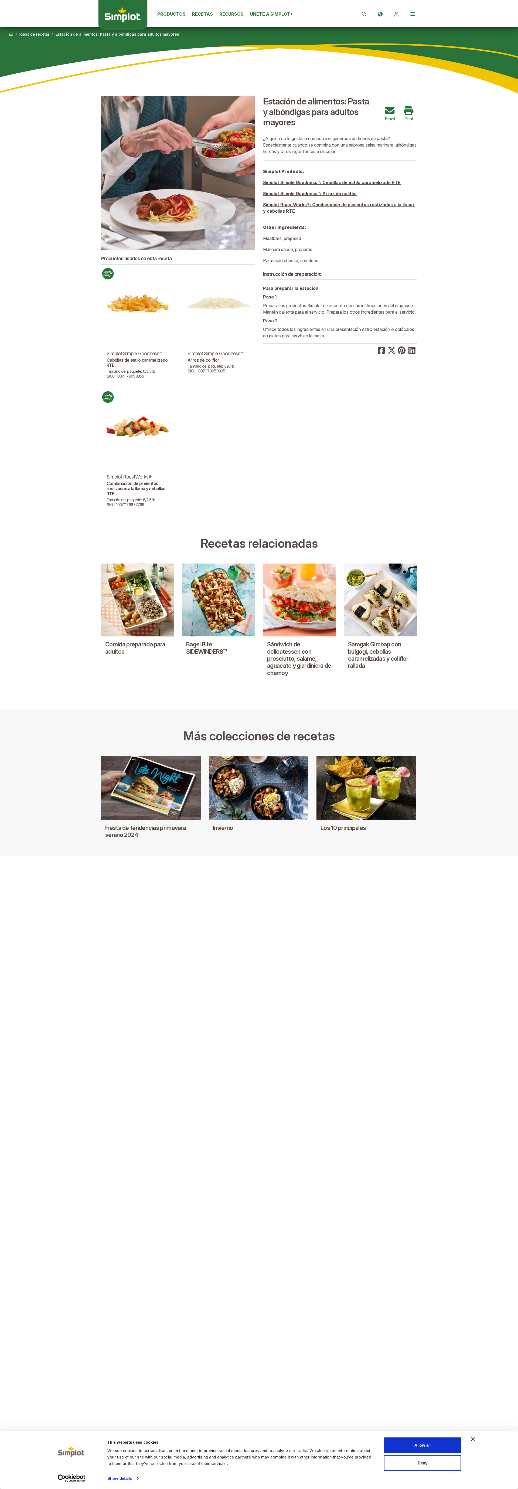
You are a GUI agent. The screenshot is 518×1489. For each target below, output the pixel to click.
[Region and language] (380, 14)
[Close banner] (473, 1439)
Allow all (422, 1445)
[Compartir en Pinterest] (402, 350)
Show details (119, 1478)
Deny (422, 1462)
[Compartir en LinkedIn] (412, 350)
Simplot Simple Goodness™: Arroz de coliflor (310, 193)
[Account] (396, 14)
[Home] (11, 34)
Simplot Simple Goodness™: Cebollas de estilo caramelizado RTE (332, 182)
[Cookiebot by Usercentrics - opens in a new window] (71, 1478)
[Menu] (412, 14)
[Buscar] (364, 14)
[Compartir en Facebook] (381, 350)
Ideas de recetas (34, 34)
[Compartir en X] (392, 350)
